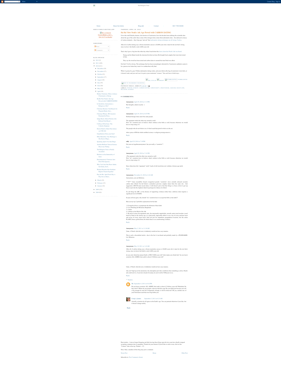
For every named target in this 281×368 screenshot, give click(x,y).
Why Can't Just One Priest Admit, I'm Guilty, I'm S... (107, 165)
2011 (97, 63)
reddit (161, 80)
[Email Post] (148, 86)
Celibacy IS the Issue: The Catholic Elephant (104, 125)
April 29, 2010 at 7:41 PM (142, 153)
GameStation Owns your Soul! (106, 134)
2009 (97, 189)
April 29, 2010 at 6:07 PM (142, 114)
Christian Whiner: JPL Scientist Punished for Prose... (106, 115)
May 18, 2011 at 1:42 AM (142, 246)
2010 (97, 66)
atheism (129, 88)
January (99, 186)
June (98, 86)
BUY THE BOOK (178, 26)
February (100, 183)
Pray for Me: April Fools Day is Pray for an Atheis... (106, 175)
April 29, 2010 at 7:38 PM (137, 141)
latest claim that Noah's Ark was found (170, 51)
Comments (99, 50)
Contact (156, 26)
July (98, 83)
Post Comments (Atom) (136, 357)
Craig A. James (136, 298)
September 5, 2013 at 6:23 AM (153, 298)
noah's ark (180, 88)
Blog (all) (141, 26)
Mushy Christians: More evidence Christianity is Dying (107, 95)
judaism (173, 88)
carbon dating (144, 88)
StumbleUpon (182, 79)
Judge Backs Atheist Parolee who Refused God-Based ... (107, 120)
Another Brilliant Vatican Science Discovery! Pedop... (107, 145)
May (98, 88)
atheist (135, 88)
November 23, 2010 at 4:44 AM (143, 175)
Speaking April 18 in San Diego (106, 142)
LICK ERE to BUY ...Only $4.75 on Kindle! (105, 36)
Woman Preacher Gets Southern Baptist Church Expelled (106, 170)
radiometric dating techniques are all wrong (163, 40)
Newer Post (124, 353)
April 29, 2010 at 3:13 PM (142, 102)
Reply (128, 108)
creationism (164, 88)
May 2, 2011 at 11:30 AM (142, 228)
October (99, 74)
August (99, 80)
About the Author (118, 26)
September (100, 77)
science (131, 89)
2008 (97, 192)
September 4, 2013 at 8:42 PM (143, 284)
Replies (130, 280)
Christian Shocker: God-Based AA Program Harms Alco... (107, 110)
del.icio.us (152, 80)
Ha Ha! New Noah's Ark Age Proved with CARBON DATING (146, 32)
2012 (97, 60)
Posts (97, 46)
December (100, 68)
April (99, 91)
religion (124, 89)
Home (98, 26)
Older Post (185, 353)
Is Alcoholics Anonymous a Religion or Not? (105, 105)
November (100, 71)
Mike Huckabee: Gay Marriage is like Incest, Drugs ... (107, 138)
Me (132, 283)
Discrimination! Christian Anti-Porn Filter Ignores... (106, 160)
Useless (179, 40)
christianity (155, 88)
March (99, 180)
